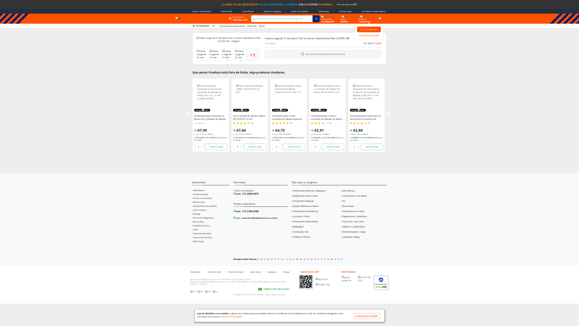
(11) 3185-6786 (250, 211)
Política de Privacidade (231, 316)
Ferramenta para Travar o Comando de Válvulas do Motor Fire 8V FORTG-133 (287, 117)
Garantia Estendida (202, 233)
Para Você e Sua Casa (353, 221)
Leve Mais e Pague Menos (374, 11)
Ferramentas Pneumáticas (305, 211)
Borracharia (348, 206)
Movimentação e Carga (353, 231)
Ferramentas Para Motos (354, 195)
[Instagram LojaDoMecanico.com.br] (208, 291)
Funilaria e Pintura (301, 236)
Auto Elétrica (348, 190)
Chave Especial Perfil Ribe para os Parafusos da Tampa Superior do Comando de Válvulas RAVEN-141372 (366, 117)
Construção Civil (300, 231)
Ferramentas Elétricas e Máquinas (309, 190)
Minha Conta (199, 202)
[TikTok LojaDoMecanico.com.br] (215, 291)
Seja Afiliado (248, 11)
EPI (343, 201)
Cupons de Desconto (201, 11)
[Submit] (316, 18)
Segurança (272, 272)
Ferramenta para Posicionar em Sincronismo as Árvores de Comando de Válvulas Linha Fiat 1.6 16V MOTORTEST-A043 (326, 117)
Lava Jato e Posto (301, 216)
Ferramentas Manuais (303, 201)
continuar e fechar (367, 316)
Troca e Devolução (236, 272)
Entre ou (363, 19)
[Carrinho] (380, 16)
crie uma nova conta (370, 35)
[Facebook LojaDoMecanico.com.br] (193, 291)
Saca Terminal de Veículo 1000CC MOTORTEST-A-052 (210, 117)
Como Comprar (200, 210)
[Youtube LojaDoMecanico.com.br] (200, 291)
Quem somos (255, 272)
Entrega (196, 214)
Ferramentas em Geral (353, 211)
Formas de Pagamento (203, 217)
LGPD (195, 229)
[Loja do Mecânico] (207, 18)
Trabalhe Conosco (201, 225)
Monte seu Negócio (272, 11)
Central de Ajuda (200, 194)
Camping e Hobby (351, 236)
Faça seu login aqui (369, 29)
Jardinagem (298, 226)
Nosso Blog (198, 221)
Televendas (323, 11)
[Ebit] (349, 277)
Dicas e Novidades (299, 11)
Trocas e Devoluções (202, 198)
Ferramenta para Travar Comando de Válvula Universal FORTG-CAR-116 (248, 117)
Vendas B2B (226, 11)
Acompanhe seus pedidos (205, 206)
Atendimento (199, 190)
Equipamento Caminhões (354, 216)
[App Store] (323, 279)
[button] (188, 113)
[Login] (367, 15)
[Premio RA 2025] (365, 277)
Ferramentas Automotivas (305, 221)
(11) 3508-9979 (250, 193)
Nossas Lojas (345, 11)
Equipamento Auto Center (305, 195)
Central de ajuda (214, 272)
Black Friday (198, 241)
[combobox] (285, 18)
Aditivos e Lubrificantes (353, 226)
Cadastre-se (364, 21)
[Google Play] (323, 284)
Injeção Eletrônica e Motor (306, 206)
